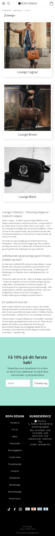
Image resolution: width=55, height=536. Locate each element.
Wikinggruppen (33, 533)
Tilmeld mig (40, 383)
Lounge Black (27, 196)
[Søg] (8, 3)
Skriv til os (41, 421)
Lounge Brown (27, 134)
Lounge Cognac (27, 72)
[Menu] (3, 3)
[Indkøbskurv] (51, 3)
